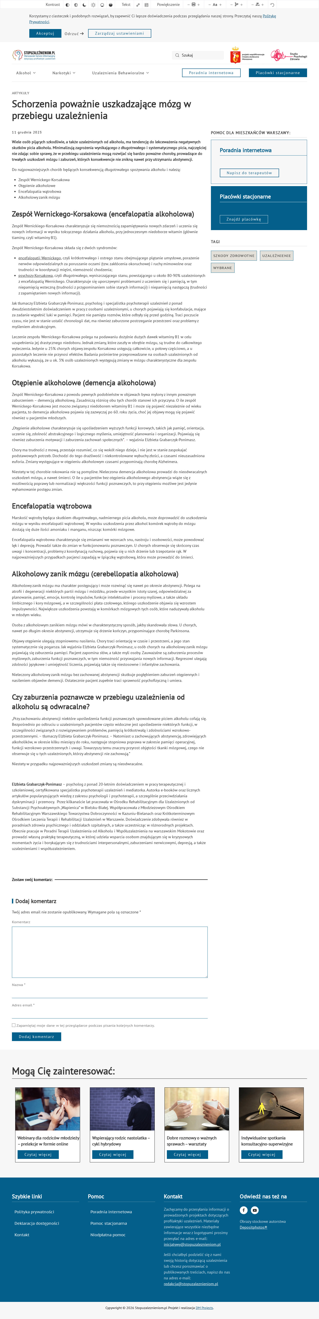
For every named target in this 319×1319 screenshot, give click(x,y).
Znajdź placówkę (244, 219)
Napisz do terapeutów (249, 172)
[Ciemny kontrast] (84, 4)
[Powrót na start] (33, 55)
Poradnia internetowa (211, 72)
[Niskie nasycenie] (102, 4)
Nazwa (18, 985)
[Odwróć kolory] (67, 4)
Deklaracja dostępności (37, 1223)
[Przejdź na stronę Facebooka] (244, 1210)
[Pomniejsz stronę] (188, 4)
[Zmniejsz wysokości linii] (231, 4)
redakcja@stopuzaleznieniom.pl (191, 1283)
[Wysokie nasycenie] (110, 4)
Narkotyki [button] (62, 72)
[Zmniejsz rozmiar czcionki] (209, 4)
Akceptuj (45, 33)
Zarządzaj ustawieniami (119, 33)
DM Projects (204, 1308)
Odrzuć (72, 33)
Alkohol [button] (23, 72)
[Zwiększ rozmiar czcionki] (220, 4)
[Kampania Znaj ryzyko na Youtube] (255, 1210)
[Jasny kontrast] (93, 4)
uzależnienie (276, 255)
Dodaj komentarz (36, 1036)
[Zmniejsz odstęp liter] (252, 4)
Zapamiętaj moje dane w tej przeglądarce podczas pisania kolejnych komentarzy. (85, 1025)
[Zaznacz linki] (138, 4)
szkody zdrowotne (234, 255)
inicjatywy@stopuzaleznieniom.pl (192, 1244)
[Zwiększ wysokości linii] (241, 4)
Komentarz (21, 922)
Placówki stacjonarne (278, 72)
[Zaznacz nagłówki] (146, 4)
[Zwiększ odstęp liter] (262, 4)
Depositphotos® (253, 1227)
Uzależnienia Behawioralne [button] (118, 72)
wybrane (222, 268)
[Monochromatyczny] (76, 4)
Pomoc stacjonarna (108, 1223)
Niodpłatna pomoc (108, 1234)
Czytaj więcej (38, 1154)
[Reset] (272, 4)
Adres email (23, 1005)
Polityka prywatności (34, 1211)
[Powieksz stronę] (198, 4)
